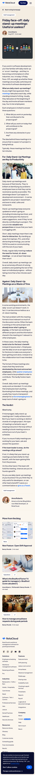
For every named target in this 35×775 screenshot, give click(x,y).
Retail (4, 694)
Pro (3, 673)
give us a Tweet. (24, 485)
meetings (6, 93)
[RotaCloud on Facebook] (3, 651)
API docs (5, 752)
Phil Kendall (15, 587)
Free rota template (8, 745)
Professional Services (9, 703)
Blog (3, 735)
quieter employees (24, 372)
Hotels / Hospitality (8, 687)
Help (19, 722)
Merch (20, 729)
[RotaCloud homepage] (8, 3)
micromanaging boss (21, 396)
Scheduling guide (7, 741)
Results (4, 748)
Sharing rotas (22, 679)
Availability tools (23, 683)
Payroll (20, 698)
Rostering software (8, 670)
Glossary (5, 731)
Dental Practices (7, 713)
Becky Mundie (6, 549)
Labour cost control (24, 666)
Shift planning (22, 663)
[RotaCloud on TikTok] (11, 651)
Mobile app (21, 676)
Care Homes (6, 691)
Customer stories (7, 738)
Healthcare (5, 716)
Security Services (7, 720)
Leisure (4, 709)
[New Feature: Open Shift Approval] (17, 530)
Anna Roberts (12, 32)
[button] (23, 3)
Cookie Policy (15, 763)
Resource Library (7, 728)
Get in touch (22, 726)
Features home (23, 659)
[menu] (31, 3)
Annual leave (22, 669)
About (20, 715)
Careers (20, 719)
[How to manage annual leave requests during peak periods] (17, 603)
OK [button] (29, 767)
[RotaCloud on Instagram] (7, 651)
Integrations (22, 707)
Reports (20, 695)
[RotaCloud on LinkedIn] (19, 651)
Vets (3, 706)
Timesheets (22, 692)
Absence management (25, 673)
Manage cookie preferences (12, 771)
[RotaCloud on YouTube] (15, 651)
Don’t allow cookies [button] (10, 767)
